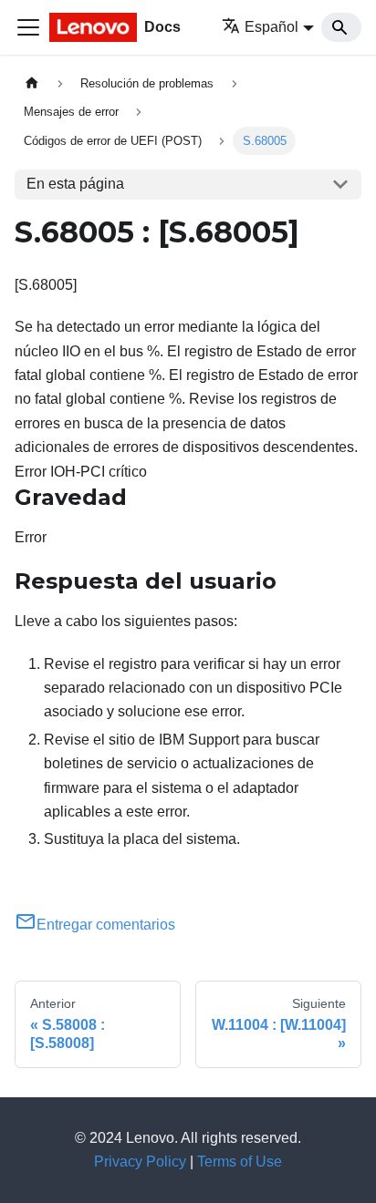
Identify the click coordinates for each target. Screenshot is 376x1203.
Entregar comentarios (106, 924)
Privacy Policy (140, 1161)
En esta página (75, 183)
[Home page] (32, 83)
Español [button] (271, 27)
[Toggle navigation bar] (28, 27)
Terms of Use (239, 1161)
